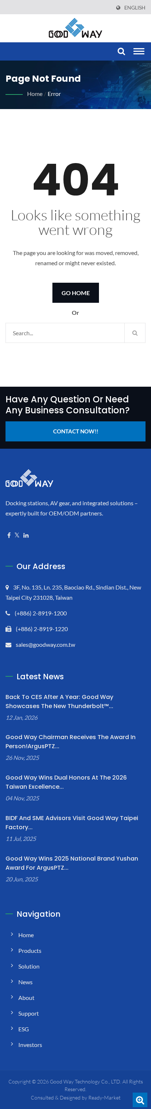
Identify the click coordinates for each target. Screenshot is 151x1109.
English (135, 8)
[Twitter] (17, 535)
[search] (120, 51)
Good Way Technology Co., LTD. (85, 1081)
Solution (29, 966)
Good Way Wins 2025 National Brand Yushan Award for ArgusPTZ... (71, 863)
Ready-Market (104, 1097)
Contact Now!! (75, 431)
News (25, 981)
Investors (30, 1044)
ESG (23, 1028)
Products (29, 950)
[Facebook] (9, 535)
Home (35, 93)
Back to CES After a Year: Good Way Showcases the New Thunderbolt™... (59, 701)
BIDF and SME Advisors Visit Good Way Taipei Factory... (71, 822)
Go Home (76, 292)
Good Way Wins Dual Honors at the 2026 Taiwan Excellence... (66, 782)
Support (28, 1013)
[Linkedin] (26, 535)
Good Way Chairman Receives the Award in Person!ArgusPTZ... (70, 741)
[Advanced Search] (140, 1100)
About (26, 997)
